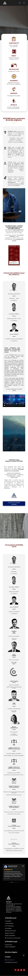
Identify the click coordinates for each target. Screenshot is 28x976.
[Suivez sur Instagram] (21, 970)
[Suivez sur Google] (24, 970)
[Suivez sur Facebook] (15, 970)
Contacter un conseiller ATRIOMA (14, 503)
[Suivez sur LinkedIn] (18, 970)
